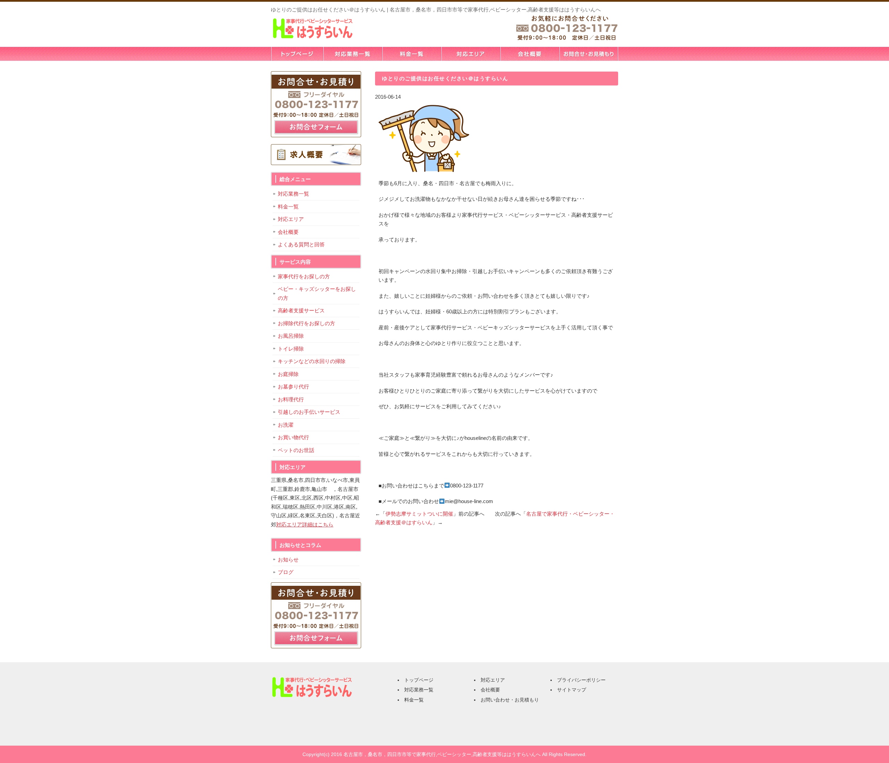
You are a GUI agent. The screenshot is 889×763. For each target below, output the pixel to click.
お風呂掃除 (291, 336)
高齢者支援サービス (301, 310)
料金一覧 (411, 54)
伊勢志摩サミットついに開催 (419, 514)
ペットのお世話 (296, 450)
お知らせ (288, 560)
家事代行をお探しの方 (304, 276)
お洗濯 (285, 425)
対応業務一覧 (352, 54)
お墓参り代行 (293, 386)
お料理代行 (291, 399)
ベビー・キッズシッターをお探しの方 (317, 293)
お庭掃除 (288, 374)
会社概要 (529, 54)
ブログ (285, 572)
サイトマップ (571, 689)
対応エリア (470, 54)
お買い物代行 (293, 437)
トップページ (297, 54)
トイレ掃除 (291, 349)
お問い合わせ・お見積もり (588, 54)
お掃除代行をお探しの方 (306, 323)
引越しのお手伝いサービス (309, 412)
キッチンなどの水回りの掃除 (312, 361)
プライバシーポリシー (581, 680)
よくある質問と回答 (301, 244)
